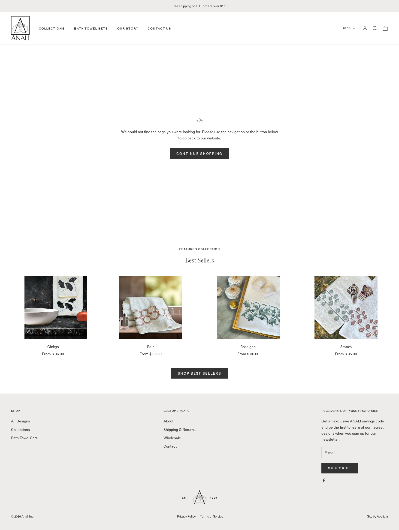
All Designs (20, 421)
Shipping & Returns (179, 429)
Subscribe (339, 468)
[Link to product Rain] (151, 307)
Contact (170, 446)
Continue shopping (199, 153)
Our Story (127, 28)
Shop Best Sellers (199, 373)
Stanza (346, 346)
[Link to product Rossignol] (248, 307)
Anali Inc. (27, 516)
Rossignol (248, 346)
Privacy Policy (186, 516)
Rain (150, 346)
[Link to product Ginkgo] (53, 307)
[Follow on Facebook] (323, 480)
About (168, 421)
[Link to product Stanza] (346, 307)
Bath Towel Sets (91, 28)
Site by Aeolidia (377, 516)
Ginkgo (53, 346)
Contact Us (159, 28)
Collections (52, 28)
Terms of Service (211, 516)
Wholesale (172, 437)
